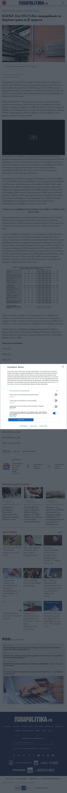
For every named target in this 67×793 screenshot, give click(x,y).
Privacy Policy (43, 426)
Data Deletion (23, 426)
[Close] (63, 367)
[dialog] (33, 396)
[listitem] (33, 391)
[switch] (55, 394)
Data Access (33, 426)
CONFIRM (21, 419)
